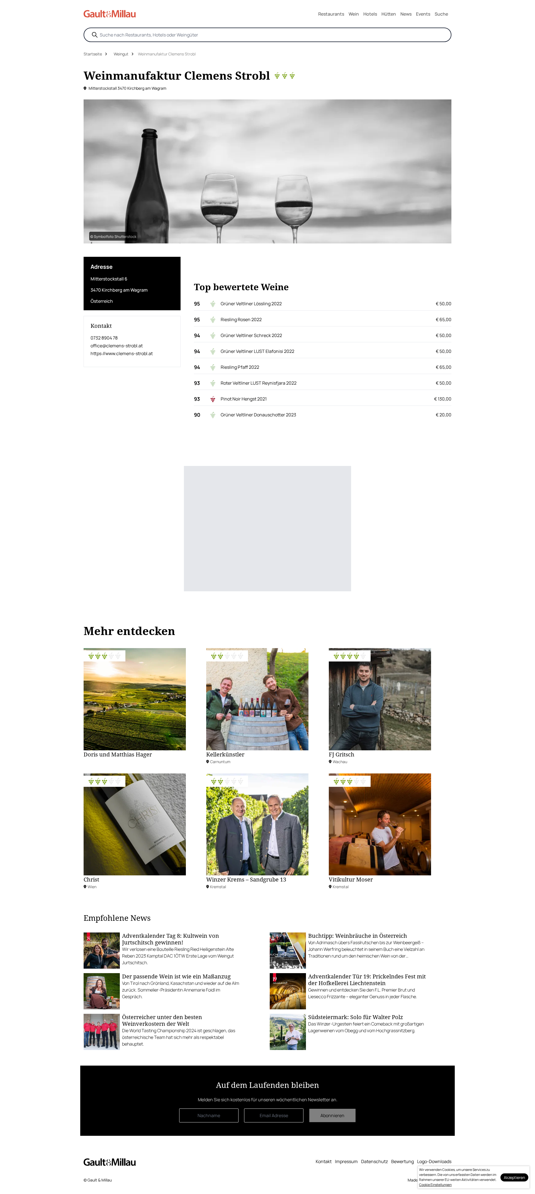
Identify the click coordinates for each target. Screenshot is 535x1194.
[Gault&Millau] (110, 1162)
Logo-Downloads (434, 1161)
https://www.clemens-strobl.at (122, 353)
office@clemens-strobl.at (117, 346)
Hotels (370, 14)
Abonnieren (332, 1115)
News (406, 14)
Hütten (388, 14)
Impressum (346, 1161)
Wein (354, 14)
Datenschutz (374, 1161)
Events (423, 14)
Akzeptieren (514, 1177)
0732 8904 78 (104, 338)
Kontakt (324, 1161)
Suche (441, 14)
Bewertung (402, 1161)
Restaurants (331, 14)
